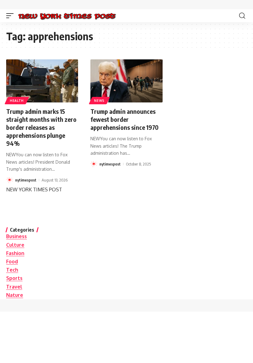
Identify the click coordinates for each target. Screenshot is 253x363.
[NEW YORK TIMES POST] (67, 15)
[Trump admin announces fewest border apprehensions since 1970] (126, 80)
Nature (14, 295)
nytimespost (25, 180)
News (99, 100)
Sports (14, 278)
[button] (11, 15)
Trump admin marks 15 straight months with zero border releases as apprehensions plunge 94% (41, 127)
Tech (12, 270)
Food (12, 261)
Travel (14, 287)
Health (17, 100)
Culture (15, 245)
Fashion (15, 253)
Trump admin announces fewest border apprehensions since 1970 (124, 119)
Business (16, 236)
